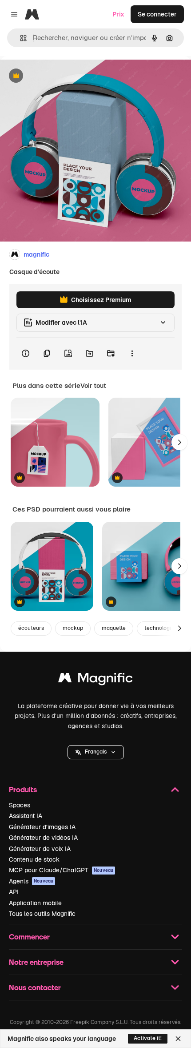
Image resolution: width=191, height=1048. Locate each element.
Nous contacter (35, 987)
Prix (118, 14)
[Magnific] (95, 680)
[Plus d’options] (132, 354)
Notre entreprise (36, 962)
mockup (73, 628)
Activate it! (148, 1038)
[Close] (178, 1038)
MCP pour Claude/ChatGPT (61, 870)
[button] (96, 752)
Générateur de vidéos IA (43, 838)
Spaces (19, 805)
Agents (31, 881)
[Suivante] (179, 442)
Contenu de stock (34, 859)
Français (96, 751)
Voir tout (93, 386)
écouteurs (31, 628)
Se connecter (157, 14)
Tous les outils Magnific (42, 914)
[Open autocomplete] (20, 38)
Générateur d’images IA (42, 827)
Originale (58, 76)
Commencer (29, 936)
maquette (114, 628)
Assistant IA (25, 816)
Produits (23, 789)
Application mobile (35, 903)
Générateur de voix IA (40, 849)
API (14, 892)
